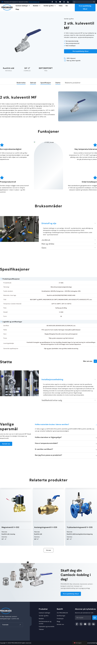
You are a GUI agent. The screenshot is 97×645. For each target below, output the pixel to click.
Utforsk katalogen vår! (34, 2)
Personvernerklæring (91, 643)
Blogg (17, 9)
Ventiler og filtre (48, 6)
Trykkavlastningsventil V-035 (47, 527)
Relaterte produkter (72, 83)
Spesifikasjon (45, 83)
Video (61, 6)
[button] (69, 223)
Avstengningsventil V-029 (13, 527)
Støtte (57, 83)
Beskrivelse (21, 83)
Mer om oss (87, 361)
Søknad (33, 83)
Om (67, 6)
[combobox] (82, 2)
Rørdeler (35, 6)
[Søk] (93, 2)
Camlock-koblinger (22, 6)
